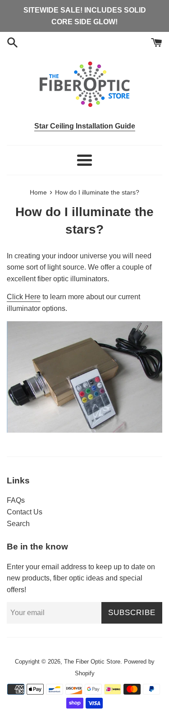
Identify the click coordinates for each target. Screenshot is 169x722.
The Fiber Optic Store (92, 661)
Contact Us (24, 512)
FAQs (16, 500)
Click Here (24, 297)
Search (18, 523)
